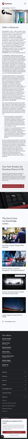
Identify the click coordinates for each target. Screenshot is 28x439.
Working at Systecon (7, 408)
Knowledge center (10, 322)
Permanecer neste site (14, 435)
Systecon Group (6, 8)
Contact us (4, 411)
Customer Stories (6, 393)
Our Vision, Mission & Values (9, 403)
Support (4, 385)
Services (4, 380)
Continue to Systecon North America (14, 432)
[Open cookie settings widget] (2, 436)
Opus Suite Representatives (8, 406)
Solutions (4, 376)
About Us (4, 397)
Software (4, 372)
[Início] (7, 4)
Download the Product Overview (11, 186)
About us (4, 400)
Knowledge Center (7, 389)
